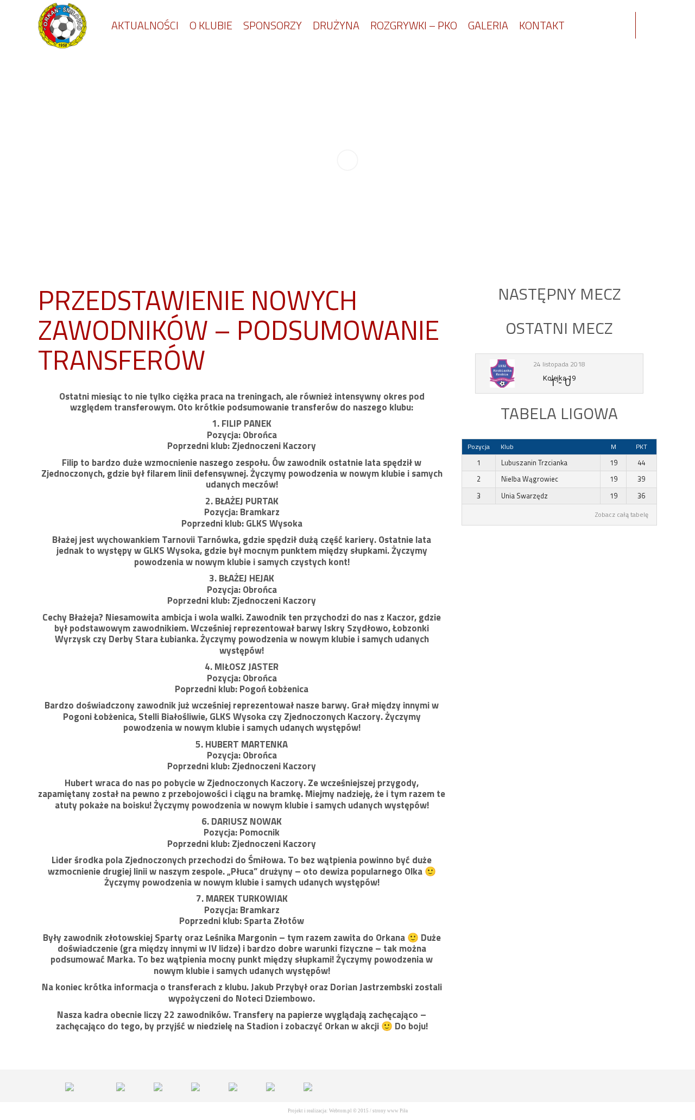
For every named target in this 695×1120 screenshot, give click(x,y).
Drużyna (336, 25)
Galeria (488, 25)
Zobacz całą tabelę (621, 515)
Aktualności (145, 25)
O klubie (210, 25)
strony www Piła (390, 1110)
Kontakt (542, 25)
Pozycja (478, 446)
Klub (507, 446)
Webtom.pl (340, 1110)
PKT (641, 446)
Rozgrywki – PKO (413, 25)
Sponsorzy (272, 25)
